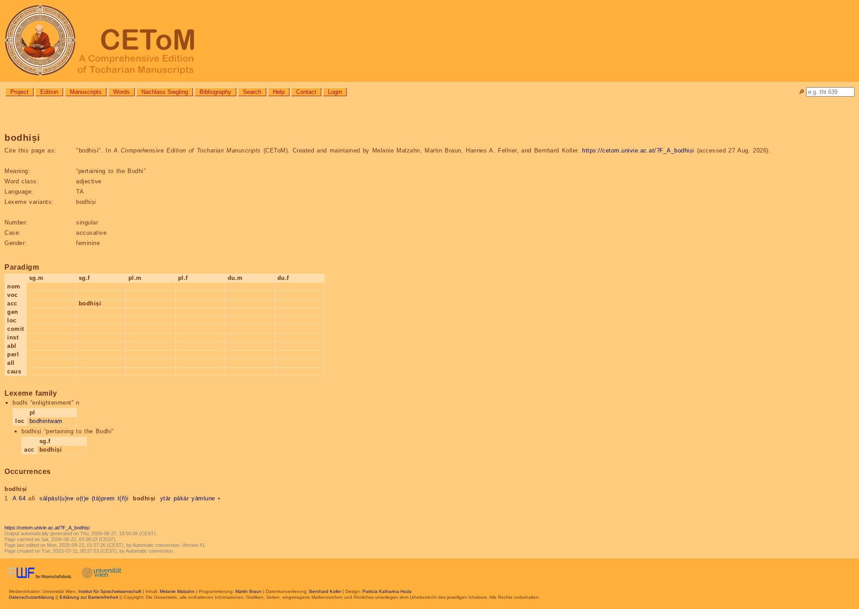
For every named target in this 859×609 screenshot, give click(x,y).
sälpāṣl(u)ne (56, 498)
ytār (165, 498)
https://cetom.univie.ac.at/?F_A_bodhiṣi (638, 150)
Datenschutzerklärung (31, 597)
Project (19, 92)
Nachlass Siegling (164, 92)
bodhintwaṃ (46, 421)
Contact (306, 92)
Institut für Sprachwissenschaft (109, 591)
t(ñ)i (123, 498)
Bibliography (215, 92)
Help (279, 92)
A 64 (19, 498)
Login (335, 92)
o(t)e (82, 498)
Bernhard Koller (325, 591)
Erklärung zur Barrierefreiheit (89, 597)
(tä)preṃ (103, 498)
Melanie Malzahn (177, 591)
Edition (49, 92)
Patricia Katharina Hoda (387, 591)
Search (252, 92)
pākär (181, 498)
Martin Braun (248, 591)
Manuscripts (86, 92)
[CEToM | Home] (429, 41)
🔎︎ (801, 92)
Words (121, 92)
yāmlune (203, 498)
